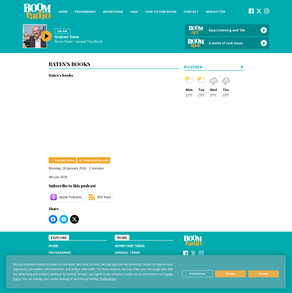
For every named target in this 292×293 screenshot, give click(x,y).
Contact (191, 12)
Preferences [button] (108, 279)
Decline (230, 273)
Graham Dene (67, 36)
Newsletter (215, 12)
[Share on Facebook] (53, 219)
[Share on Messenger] (63, 219)
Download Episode (95, 160)
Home (63, 12)
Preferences (197, 273)
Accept (263, 273)
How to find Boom (160, 12)
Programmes (85, 12)
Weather (193, 67)
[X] (258, 12)
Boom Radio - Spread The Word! (78, 42)
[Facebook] (251, 12)
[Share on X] (74, 219)
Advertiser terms (130, 246)
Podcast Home (64, 160)
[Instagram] (266, 12)
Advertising (113, 12)
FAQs (134, 12)
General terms (127, 252)
